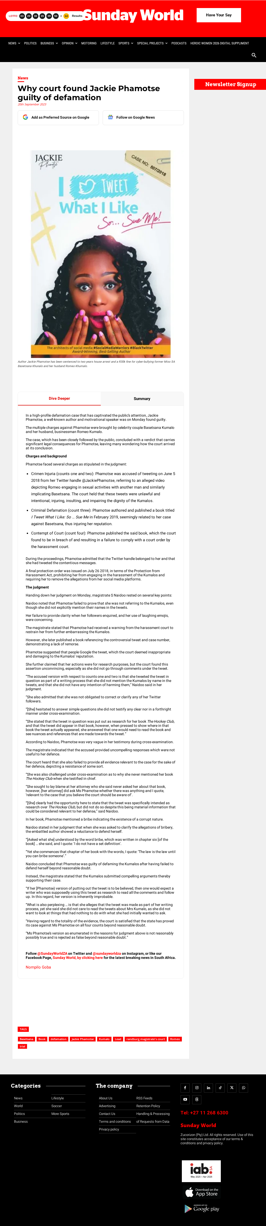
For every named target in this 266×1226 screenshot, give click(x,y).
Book (41, 1039)
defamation (58, 1039)
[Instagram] (196, 1088)
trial (22, 1046)
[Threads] (196, 1099)
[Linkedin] (66, 135)
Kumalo (104, 1039)
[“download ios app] (201, 1199)
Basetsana (26, 1039)
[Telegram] (90, 135)
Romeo (175, 1039)
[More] (126, 135)
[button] (254, 56)
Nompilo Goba (38, 967)
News (23, 78)
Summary (142, 399)
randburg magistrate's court (146, 1039)
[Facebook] (54, 135)
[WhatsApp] (102, 135)
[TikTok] (220, 1088)
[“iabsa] (201, 1182)
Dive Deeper (59, 398)
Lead (118, 1039)
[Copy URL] (114, 135)
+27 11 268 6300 (209, 1112)
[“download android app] (201, 1215)
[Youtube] (185, 1099)
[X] (78, 135)
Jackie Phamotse (83, 1039)
